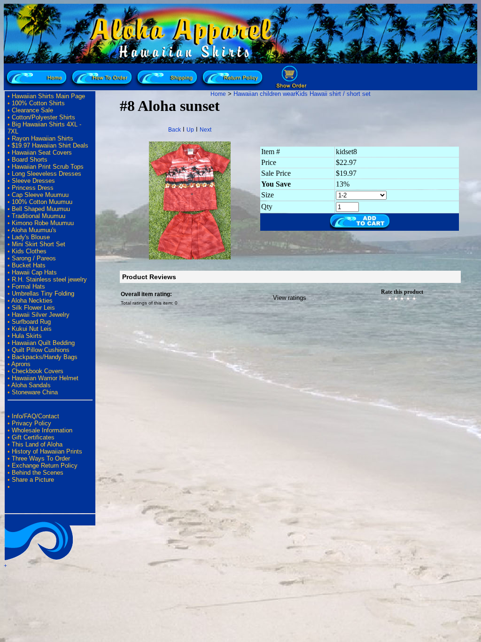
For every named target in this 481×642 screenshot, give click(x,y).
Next (205, 129)
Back (174, 129)
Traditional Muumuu (38, 215)
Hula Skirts (27, 335)
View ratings (289, 297)
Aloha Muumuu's (33, 230)
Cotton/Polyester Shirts (43, 117)
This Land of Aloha (37, 444)
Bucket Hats (29, 265)
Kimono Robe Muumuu (43, 223)
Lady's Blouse (31, 237)
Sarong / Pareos (34, 258)
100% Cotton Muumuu (42, 201)
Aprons (21, 364)
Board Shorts (29, 159)
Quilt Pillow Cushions (41, 349)
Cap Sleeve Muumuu (40, 194)
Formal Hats (28, 286)
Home (218, 94)
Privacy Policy (31, 423)
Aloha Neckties (32, 300)
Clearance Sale (32, 110)
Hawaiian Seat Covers (42, 152)
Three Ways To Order (41, 458)
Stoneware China (35, 392)
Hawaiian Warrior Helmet (45, 378)
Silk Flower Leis (33, 307)
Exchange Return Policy (45, 465)
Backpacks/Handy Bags (45, 356)
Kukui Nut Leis (32, 328)
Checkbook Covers (37, 371)
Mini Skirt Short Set (38, 244)
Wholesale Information (42, 430)
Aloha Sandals (31, 385)
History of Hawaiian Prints (47, 451)
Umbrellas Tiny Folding (43, 293)
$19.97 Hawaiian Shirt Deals (50, 145)
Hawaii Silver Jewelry (41, 314)
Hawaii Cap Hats (34, 272)
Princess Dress (33, 187)
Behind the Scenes (37, 472)
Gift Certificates (33, 437)
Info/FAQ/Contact (35, 416)
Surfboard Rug (31, 321)
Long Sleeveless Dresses (46, 173)
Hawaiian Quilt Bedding (43, 342)
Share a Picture (33, 479)
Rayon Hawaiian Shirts (42, 138)
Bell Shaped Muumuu (41, 208)
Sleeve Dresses (33, 180)
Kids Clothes (29, 251)
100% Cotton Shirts (38, 103)
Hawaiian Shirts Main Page (48, 96)
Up (190, 129)
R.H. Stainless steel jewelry (49, 279)
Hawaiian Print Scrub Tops (48, 166)
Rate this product (402, 292)
